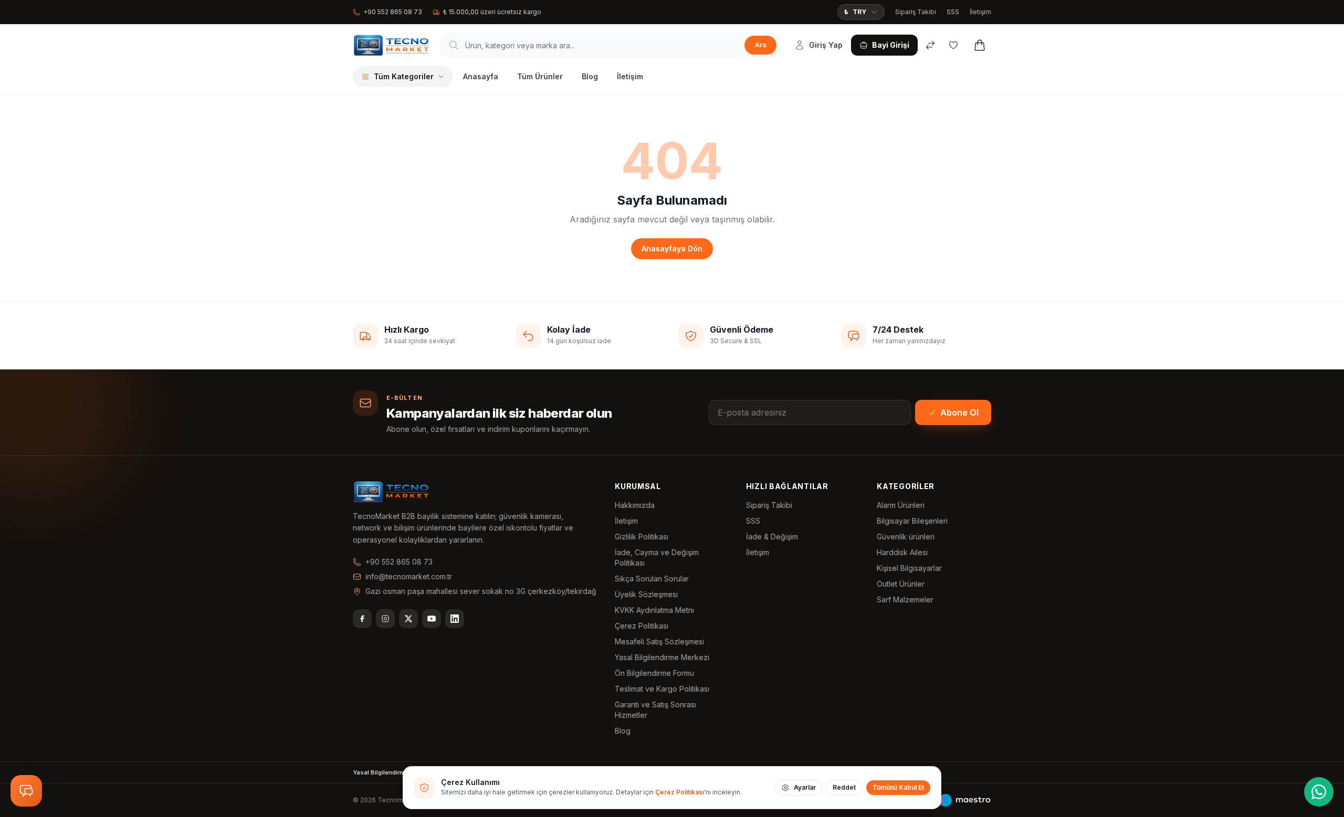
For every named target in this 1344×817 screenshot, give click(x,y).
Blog (590, 76)
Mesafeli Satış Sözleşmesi (659, 641)
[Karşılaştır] (930, 45)
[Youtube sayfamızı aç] (431, 618)
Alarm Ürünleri (901, 505)
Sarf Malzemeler (905, 599)
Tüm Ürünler (540, 76)
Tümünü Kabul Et (898, 787)
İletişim (980, 12)
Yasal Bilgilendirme (381, 772)
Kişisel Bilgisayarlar (909, 568)
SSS (953, 12)
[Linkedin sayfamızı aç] (454, 618)
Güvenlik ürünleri (905, 536)
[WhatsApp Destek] (1319, 792)
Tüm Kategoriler (404, 76)
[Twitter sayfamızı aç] (408, 618)
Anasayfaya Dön (672, 248)
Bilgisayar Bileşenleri (912, 520)
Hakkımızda (635, 505)
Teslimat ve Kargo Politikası (662, 688)
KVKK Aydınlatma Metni (654, 610)
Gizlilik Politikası (641, 536)
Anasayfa (480, 76)
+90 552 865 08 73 (392, 12)
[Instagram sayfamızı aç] (385, 618)
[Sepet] (979, 45)
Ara (760, 45)
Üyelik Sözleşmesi (646, 594)
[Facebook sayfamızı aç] (362, 618)
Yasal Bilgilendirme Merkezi (662, 657)
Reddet (844, 787)
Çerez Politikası (641, 625)
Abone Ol (959, 412)
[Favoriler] (953, 45)
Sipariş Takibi (915, 12)
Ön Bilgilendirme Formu (654, 673)
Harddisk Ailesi (902, 552)
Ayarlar (805, 787)
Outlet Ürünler (901, 583)
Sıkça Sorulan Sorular (652, 578)
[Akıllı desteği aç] (26, 791)
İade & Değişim (772, 536)
